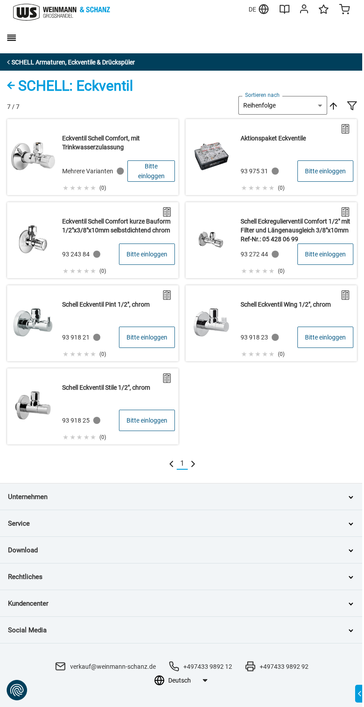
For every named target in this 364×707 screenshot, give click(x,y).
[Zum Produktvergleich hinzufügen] (345, 129)
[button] (84, 187)
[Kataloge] (284, 12)
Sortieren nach (262, 95)
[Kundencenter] (304, 10)
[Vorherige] (171, 464)
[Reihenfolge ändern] (332, 105)
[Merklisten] (323, 13)
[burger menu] (11, 38)
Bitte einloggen (151, 171)
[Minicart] (344, 10)
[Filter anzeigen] (352, 106)
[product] (92, 157)
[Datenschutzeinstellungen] (17, 690)
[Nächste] (193, 464)
